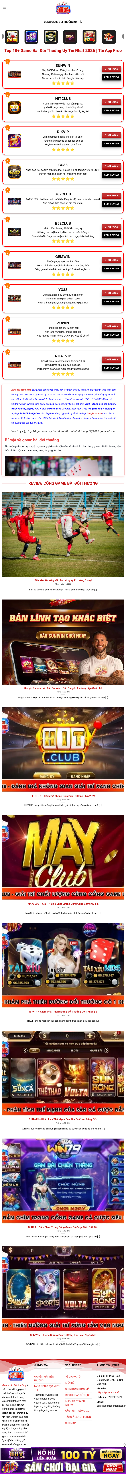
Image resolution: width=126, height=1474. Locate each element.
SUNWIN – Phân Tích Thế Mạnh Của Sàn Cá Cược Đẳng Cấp (63, 1119)
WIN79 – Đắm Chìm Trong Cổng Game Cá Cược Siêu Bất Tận (63, 1227)
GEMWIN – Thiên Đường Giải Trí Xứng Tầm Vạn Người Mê (63, 1335)
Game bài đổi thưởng (14, 1385)
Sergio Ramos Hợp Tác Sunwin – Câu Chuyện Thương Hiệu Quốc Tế (63, 688)
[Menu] (4, 7)
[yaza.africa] (63, 7)
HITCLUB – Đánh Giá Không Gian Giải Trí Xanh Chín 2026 (63, 796)
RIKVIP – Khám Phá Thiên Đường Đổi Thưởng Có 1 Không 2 (63, 1011)
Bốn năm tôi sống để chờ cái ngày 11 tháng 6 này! (63, 580)
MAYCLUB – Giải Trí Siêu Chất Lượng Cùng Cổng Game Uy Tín (63, 903)
